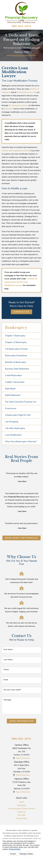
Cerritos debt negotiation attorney (16, 150)
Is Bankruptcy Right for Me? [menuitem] (18, 415)
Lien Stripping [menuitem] (11, 421)
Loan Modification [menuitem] (13, 435)
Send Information (21, 721)
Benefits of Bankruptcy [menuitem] (15, 362)
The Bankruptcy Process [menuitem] (16, 349)
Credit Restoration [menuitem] (13, 375)
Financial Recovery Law (26, 92)
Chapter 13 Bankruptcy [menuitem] (16, 342)
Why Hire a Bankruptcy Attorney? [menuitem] (21, 441)
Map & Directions (23, 758)
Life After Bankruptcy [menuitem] (15, 428)
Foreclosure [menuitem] (10, 408)
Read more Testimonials (21, 538)
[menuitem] (21, 802)
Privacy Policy (21, 818)
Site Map (21, 815)
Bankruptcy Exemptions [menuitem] (16, 355)
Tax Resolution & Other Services (21, 808)
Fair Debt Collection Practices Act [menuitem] (20, 401)
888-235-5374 (21, 26)
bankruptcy (8, 108)
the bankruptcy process (18, 105)
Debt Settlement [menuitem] (12, 395)
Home (21, 802)
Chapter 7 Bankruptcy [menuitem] (15, 335)
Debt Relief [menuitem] (10, 388)
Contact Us (21, 312)
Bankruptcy (21, 805)
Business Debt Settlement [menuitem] (17, 368)
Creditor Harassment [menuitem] (14, 382)
